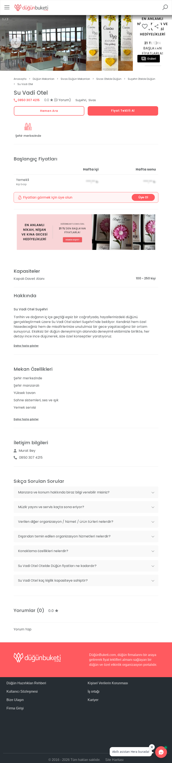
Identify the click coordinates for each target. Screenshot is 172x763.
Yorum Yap (22, 629)
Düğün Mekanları (43, 79)
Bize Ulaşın (15, 700)
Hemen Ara (49, 111)
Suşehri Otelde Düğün (141, 79)
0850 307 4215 (28, 100)
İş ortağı (93, 691)
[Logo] (31, 7)
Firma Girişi (15, 708)
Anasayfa (20, 79)
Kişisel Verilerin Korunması (108, 683)
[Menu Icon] (7, 8)
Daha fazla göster (26, 345)
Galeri (151, 58)
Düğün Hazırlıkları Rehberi (26, 683)
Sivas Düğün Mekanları (75, 79)
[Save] (145, 26)
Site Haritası (114, 760)
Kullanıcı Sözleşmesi (22, 691)
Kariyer (93, 700)
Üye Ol (143, 197)
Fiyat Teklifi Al (123, 110)
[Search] (165, 8)
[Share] (156, 26)
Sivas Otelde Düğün (108, 79)
